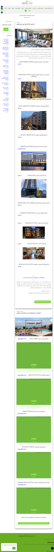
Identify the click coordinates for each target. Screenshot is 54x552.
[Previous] (49, 355)
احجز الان (20, 64)
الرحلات (29, 10)
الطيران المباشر (40, 8)
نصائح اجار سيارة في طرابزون (5, 84)
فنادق (23, 8)
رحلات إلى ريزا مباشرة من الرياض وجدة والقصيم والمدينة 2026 (5, 41)
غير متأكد (10, 548)
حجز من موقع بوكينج (22, 338)
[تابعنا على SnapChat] (2, 11)
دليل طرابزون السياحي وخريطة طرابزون (5, 78)
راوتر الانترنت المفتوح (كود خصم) (5, 93)
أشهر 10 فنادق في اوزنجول (5, 105)
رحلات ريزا (34, 8)
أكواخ (13, 8)
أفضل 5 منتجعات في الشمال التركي (28, 313)
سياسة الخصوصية (27, 534)
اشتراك (6, 29)
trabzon (18, 22)
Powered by (50, 551)
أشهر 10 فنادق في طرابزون (25, 24)
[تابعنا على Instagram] (2, 9)
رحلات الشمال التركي (48, 8)
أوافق (14, 548)
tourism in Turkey (19, 311)
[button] (26, 11)
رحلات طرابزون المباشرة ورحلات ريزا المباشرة (5, 48)
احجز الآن (20, 78)
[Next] (18, 355)
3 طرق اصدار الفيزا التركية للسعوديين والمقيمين (5, 72)
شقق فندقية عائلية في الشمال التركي (5, 109)
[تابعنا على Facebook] (2, 7)
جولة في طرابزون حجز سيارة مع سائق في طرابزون (5, 55)
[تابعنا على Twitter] (2, 12)
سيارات (9, 8)
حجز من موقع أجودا (22, 148)
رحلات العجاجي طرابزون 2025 (5, 66)
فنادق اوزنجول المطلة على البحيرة (5, 61)
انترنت (5, 8)
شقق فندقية (17, 8)
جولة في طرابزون (28, 8)
